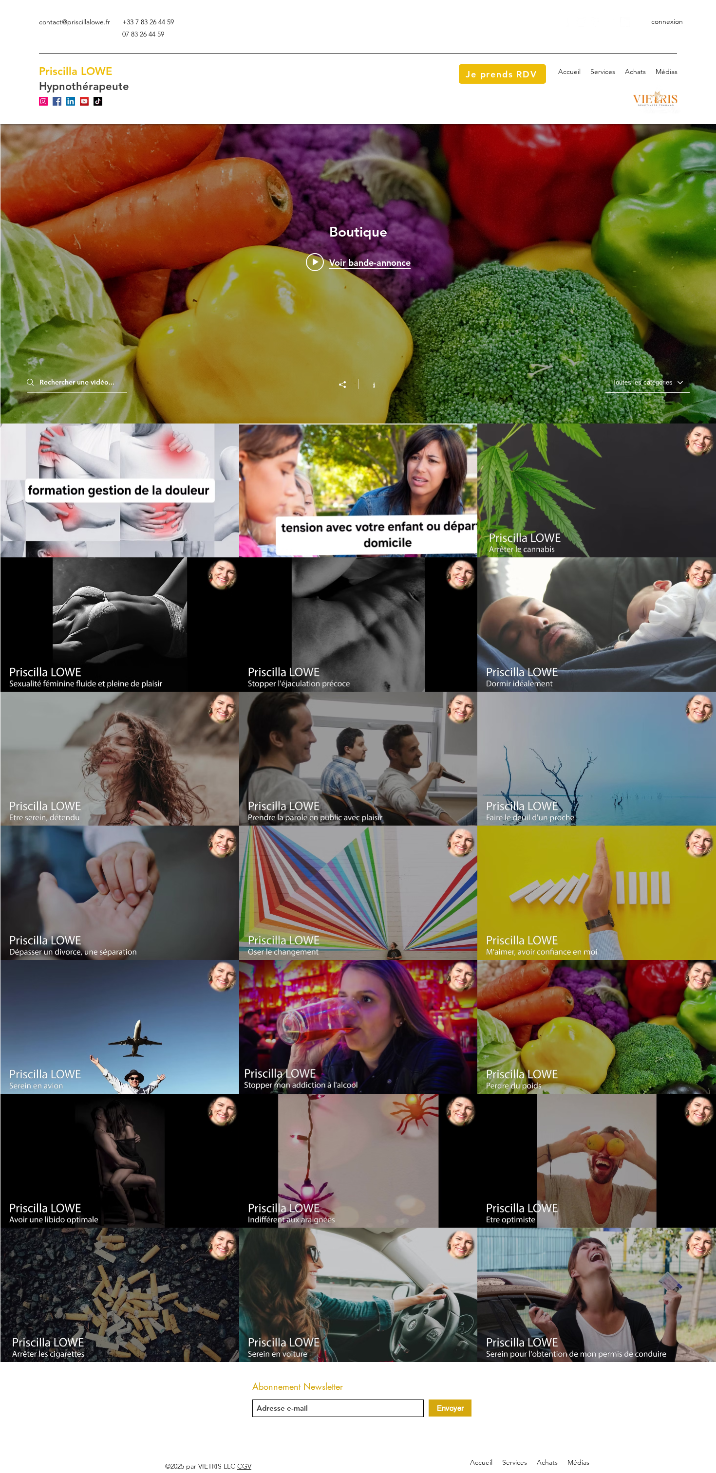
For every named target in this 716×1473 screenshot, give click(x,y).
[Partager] (347, 384)
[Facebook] (596, 22)
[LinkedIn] (625, 22)
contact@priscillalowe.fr (74, 22)
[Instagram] (581, 22)
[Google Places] (566, 22)
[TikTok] (98, 101)
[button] (602, 71)
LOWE (96, 71)
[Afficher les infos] (369, 384)
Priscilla (58, 71)
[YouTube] (610, 22)
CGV (244, 1466)
